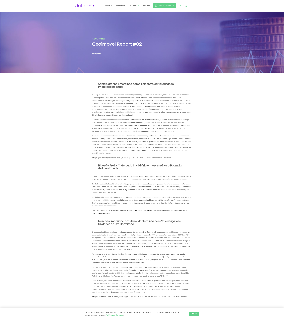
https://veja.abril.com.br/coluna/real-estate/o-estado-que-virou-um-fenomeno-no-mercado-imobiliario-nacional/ (131, 158)
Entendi (194, 313)
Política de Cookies (114, 315)
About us (108, 5)
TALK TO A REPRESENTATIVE (166, 5)
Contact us (146, 5)
